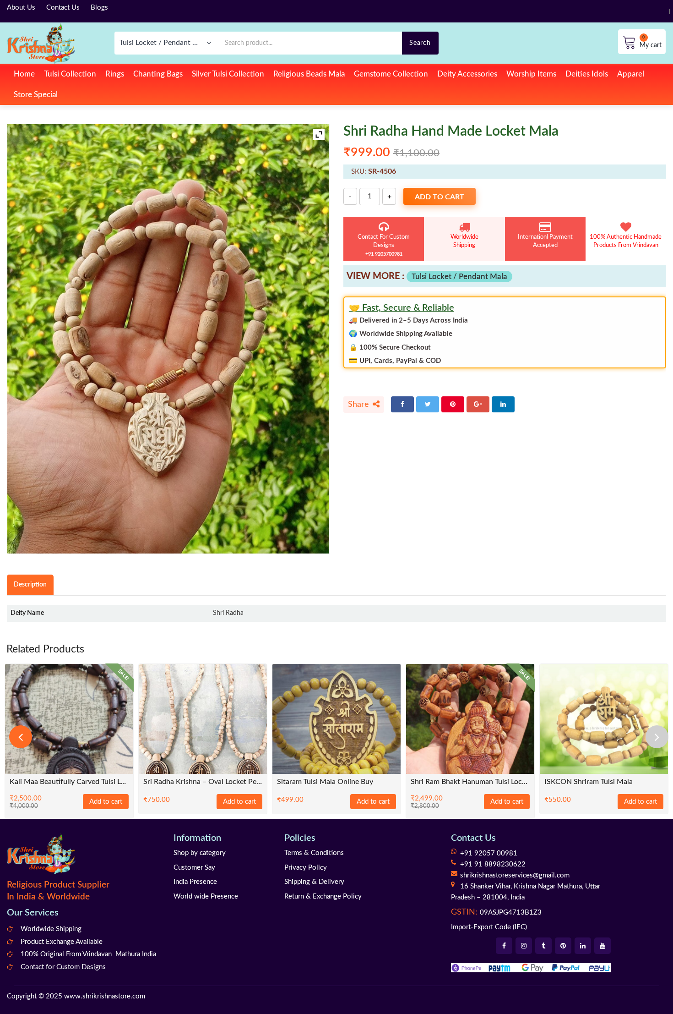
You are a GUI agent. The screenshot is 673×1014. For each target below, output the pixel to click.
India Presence (195, 881)
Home (24, 74)
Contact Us (63, 7)
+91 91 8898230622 (493, 864)
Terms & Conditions (314, 853)
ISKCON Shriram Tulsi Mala (588, 781)
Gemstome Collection (391, 74)
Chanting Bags (158, 74)
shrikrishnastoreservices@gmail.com (515, 875)
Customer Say (194, 867)
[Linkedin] (583, 945)
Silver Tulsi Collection (228, 74)
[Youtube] (602, 945)
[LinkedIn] (503, 404)
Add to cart (439, 197)
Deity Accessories (467, 74)
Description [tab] (30, 584)
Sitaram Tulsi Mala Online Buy (325, 781)
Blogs (99, 7)
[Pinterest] (452, 404)
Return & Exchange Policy (323, 896)
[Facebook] (402, 404)
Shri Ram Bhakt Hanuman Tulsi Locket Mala (470, 781)
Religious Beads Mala (309, 74)
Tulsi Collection (70, 74)
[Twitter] (427, 404)
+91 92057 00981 (488, 853)
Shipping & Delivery (314, 881)
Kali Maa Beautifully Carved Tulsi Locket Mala (69, 781)
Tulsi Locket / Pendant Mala (459, 276)
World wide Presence (206, 896)
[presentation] (20, 736)
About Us (21, 7)
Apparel (630, 74)
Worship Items (531, 74)
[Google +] (478, 404)
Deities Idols (586, 74)
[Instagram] (524, 945)
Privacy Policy (305, 867)
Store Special (36, 95)
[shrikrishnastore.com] (41, 42)
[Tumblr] (543, 945)
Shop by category (200, 853)
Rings (114, 74)
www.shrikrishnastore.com (104, 996)
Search (419, 42)
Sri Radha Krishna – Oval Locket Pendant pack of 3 (202, 781)
